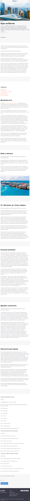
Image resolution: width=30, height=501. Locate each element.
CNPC (15, 255)
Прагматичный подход (4, 95)
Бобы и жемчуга (3, 90)
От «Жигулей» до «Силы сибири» (6, 91)
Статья (2, 21)
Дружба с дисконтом (4, 94)
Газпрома (2, 255)
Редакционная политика (13, 495)
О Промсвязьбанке (4, 492)
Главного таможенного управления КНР (11, 103)
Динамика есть (3, 89)
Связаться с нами (12, 492)
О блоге (10, 490)
